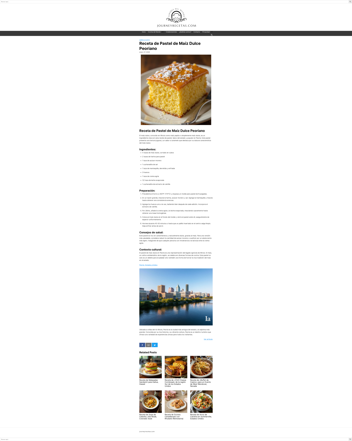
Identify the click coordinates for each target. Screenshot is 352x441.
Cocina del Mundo (154, 32)
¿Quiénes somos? (185, 32)
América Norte (144, 40)
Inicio (144, 32)
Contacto (197, 32)
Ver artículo (208, 339)
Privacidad (206, 32)
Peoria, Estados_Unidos (148, 265)
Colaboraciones (171, 32)
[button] (212, 35)
